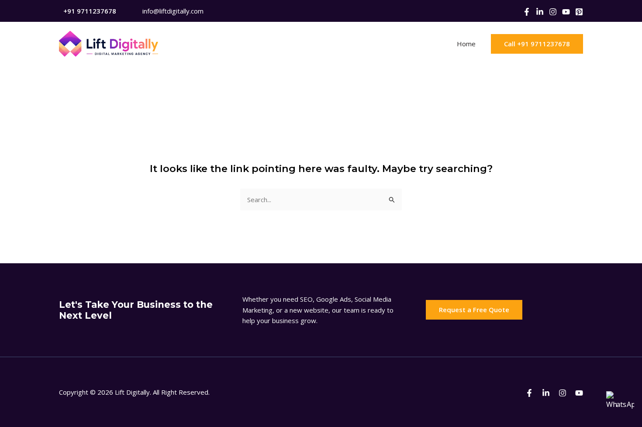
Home (466, 43)
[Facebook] (527, 12)
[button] (537, 44)
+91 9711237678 (89, 11)
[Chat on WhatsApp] (620, 405)
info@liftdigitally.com (173, 11)
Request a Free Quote (474, 309)
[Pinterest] (579, 12)
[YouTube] (566, 12)
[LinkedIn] (540, 12)
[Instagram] (553, 12)
